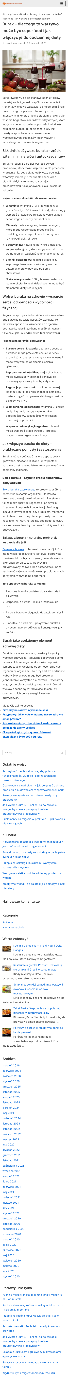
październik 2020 (13, 1228)
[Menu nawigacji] (62, 3)
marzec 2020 (10, 1265)
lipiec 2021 (9, 1181)
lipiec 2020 (9, 1244)
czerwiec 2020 (11, 1250)
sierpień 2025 (11, 1097)
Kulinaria (7, 922)
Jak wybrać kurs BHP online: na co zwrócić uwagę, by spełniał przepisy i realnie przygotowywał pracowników (29, 809)
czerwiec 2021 (11, 1186)
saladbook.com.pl (15, 43)
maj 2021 (8, 1192)
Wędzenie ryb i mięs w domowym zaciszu (28, 1373)
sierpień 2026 (11, 1065)
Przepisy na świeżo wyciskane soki (25, 710)
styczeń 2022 (11, 1149)
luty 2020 (8, 1271)
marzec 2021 (10, 1202)
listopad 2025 (11, 1091)
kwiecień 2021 (11, 1197)
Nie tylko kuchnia (13, 927)
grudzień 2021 (11, 1155)
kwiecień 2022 (11, 1134)
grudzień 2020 (11, 1218)
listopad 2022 (11, 1128)
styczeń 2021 (10, 1213)
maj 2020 (8, 1255)
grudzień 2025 (11, 1086)
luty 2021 (8, 1208)
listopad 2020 (11, 1223)
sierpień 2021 (10, 1176)
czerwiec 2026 (11, 1070)
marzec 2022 (10, 1139)
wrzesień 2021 (11, 1171)
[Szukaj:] (34, 752)
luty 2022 (8, 1144)
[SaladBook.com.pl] (12, 3)
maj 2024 (8, 1113)
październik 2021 (13, 1165)
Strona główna (10, 14)
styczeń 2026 (11, 1081)
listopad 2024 (11, 1102)
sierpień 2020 (11, 1239)
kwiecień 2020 (11, 1260)
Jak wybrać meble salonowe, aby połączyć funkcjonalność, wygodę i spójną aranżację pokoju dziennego (29, 776)
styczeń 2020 (11, 1276)
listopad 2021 (10, 1160)
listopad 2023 (11, 1123)
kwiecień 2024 (11, 1118)
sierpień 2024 (11, 1107)
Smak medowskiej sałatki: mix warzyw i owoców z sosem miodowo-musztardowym (38, 989)
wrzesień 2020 (11, 1234)
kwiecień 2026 (11, 1076)
